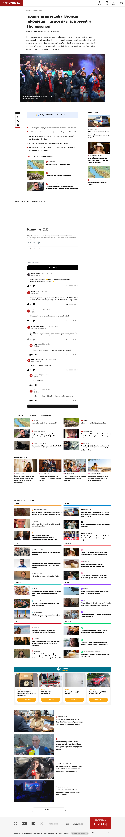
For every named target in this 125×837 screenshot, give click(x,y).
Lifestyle (50, 3)
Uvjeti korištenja (37, 833)
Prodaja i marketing (27, 833)
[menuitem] (121, 3)
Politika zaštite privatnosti (50, 833)
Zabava (77, 3)
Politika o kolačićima (64, 833)
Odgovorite (73, 286)
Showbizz (43, 3)
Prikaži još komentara (52, 406)
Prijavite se (53, 267)
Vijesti (32, 3)
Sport (37, 3)
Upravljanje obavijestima (81, 833)
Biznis (71, 3)
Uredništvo (17, 833)
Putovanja (57, 3)
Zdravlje (65, 3)
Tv (81, 3)
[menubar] (121, 3)
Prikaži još (49, 809)
